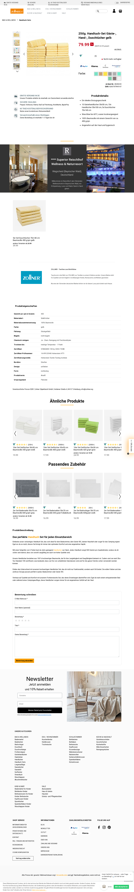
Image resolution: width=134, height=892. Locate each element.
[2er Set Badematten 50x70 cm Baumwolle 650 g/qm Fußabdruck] (57, 488)
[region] (43, 53)
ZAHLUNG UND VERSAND (49, 843)
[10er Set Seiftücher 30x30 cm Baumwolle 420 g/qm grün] (88, 425)
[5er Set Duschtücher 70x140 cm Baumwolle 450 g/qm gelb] (29, 216)
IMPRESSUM (45, 851)
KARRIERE (44, 836)
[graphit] (110, 74)
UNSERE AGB (45, 847)
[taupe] (114, 78)
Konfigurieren (106, 887)
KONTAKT (16, 837)
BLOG (42, 825)
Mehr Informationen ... (39, 890)
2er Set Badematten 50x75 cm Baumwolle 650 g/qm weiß (116, 511)
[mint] (119, 74)
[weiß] (119, 78)
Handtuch (33, 537)
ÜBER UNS (44, 840)
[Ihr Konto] (114, 11)
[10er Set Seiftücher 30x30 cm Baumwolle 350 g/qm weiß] (27, 425)
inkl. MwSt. (117, 49)
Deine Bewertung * (21, 635)
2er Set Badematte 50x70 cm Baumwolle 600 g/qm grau (25, 511)
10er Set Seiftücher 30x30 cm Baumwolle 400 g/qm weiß (55, 448)
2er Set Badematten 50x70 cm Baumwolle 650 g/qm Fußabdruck (57, 511)
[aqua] (96, 74)
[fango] (101, 74)
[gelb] (105, 74)
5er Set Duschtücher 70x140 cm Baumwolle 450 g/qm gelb (26, 239)
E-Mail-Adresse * (21, 599)
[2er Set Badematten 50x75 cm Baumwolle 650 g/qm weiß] (118, 488)
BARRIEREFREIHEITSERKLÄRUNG (52, 855)
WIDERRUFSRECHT (19, 848)
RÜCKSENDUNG (18, 845)
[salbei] (110, 78)
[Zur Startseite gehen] (16, 11)
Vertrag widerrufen (23, 858)
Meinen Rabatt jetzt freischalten (40, 710)
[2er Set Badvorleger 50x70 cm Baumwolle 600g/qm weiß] (88, 488)
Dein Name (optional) (22, 608)
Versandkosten (61, 875)
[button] (24, 54)
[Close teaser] (128, 454)
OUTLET (43, 832)
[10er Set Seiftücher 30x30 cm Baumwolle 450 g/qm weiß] (118, 425)
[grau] (114, 74)
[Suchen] (98, 11)
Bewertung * (19, 617)
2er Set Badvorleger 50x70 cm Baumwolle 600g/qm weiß (86, 511)
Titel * (17, 626)
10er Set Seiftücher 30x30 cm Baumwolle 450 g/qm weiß (116, 448)
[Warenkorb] (120, 11)
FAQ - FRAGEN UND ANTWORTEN (23, 841)
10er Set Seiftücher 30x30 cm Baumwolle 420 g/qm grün (86, 448)
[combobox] (104, 11)
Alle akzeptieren (121, 887)
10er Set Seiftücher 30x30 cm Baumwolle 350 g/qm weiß (25, 448)
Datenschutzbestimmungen (44, 714)
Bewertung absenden (24, 661)
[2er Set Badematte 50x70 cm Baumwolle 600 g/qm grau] (27, 488)
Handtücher (58, 550)
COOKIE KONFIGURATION (21, 852)
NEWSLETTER (45, 828)
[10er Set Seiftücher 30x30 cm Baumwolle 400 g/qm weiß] (57, 425)
